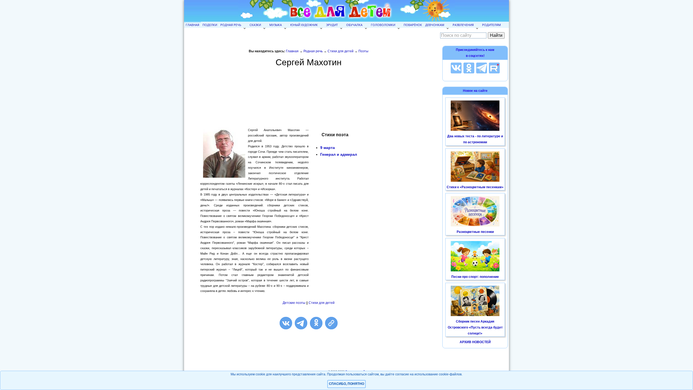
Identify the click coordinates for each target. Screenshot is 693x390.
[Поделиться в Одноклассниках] (316, 323)
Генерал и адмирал (338, 154)
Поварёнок (413, 25)
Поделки (209, 25)
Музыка (275, 25)
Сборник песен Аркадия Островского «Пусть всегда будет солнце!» (475, 327)
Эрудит (332, 25)
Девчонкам (434, 25)
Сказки (255, 25)
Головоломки (383, 25)
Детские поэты (294, 303)
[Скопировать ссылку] (331, 323)
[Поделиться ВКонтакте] (286, 323)
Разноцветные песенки (475, 232)
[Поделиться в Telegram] (301, 323)
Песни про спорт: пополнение (475, 277)
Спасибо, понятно (346, 384)
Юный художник (304, 25)
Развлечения (463, 25)
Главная (192, 25)
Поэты (363, 51)
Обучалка (354, 25)
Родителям (491, 25)
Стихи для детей (341, 51)
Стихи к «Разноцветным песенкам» (475, 187)
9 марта (327, 147)
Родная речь (230, 25)
